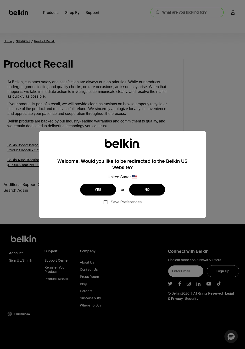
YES (98, 189)
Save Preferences (126, 202)
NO (147, 189)
